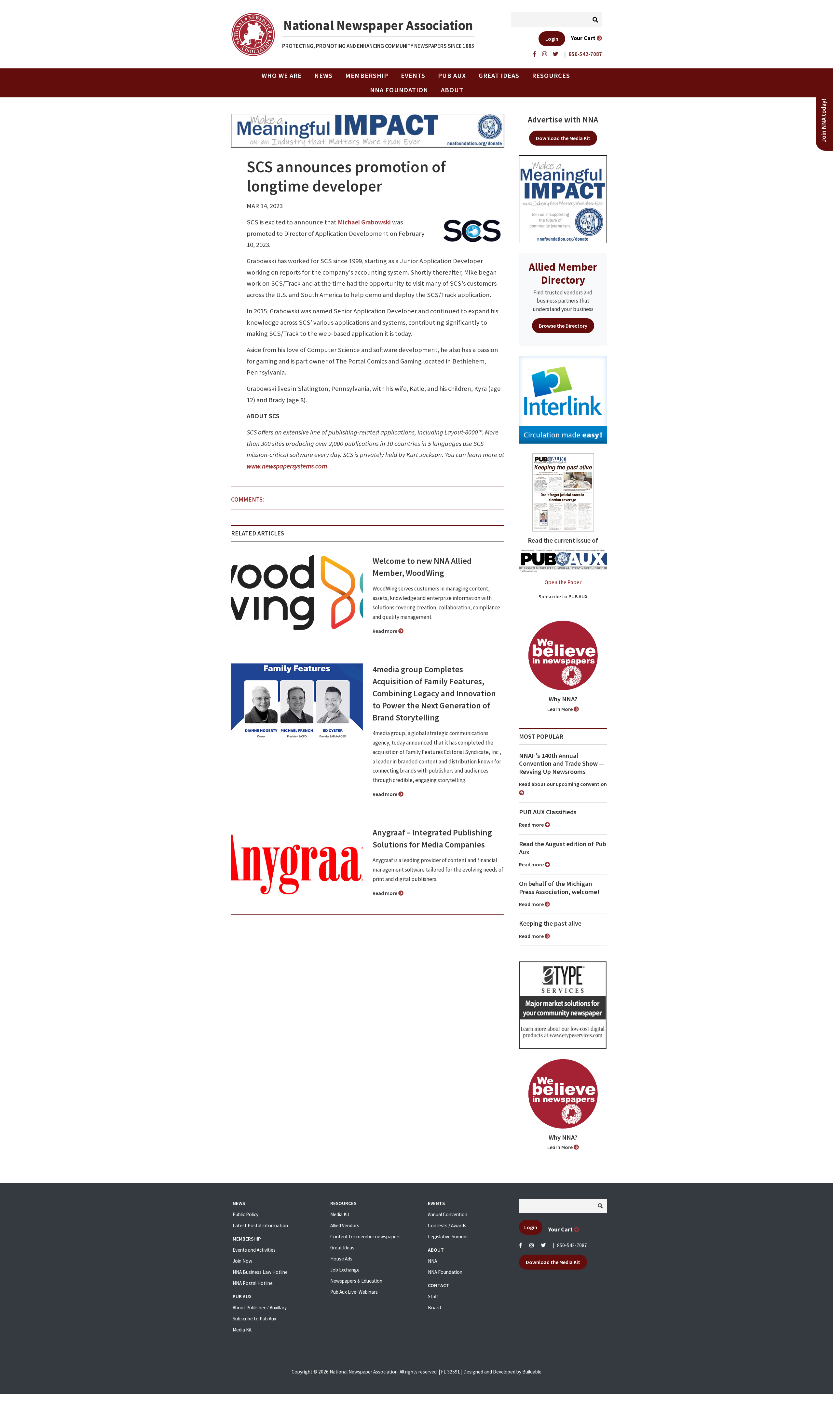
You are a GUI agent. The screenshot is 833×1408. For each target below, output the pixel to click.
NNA (432, 1261)
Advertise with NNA (563, 119)
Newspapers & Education (356, 1281)
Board (434, 1307)
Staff (433, 1296)
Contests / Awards (447, 1225)
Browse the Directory (563, 325)
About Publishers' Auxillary (260, 1307)
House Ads (341, 1259)
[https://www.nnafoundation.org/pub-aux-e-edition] (563, 491)
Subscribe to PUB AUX (563, 596)
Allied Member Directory (563, 273)
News (323, 75)
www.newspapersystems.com (287, 466)
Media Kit (242, 1330)
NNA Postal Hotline (253, 1283)
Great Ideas (499, 75)
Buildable (531, 1372)
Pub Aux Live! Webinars (354, 1292)
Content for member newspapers (365, 1236)
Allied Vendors (344, 1225)
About (452, 90)
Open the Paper (562, 582)
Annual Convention (447, 1214)
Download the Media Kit (563, 138)
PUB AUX (452, 75)
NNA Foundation (399, 90)
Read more (385, 631)
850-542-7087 (572, 1245)
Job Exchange (345, 1270)
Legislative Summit (448, 1236)
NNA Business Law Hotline (260, 1272)
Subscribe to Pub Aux (254, 1319)
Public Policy (245, 1214)
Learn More (560, 709)
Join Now (242, 1261)
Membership (366, 75)
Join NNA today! (823, 120)
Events (413, 75)
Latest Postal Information (260, 1225)
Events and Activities (254, 1250)
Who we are (282, 75)
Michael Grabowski (364, 222)
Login (551, 39)
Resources (551, 75)
